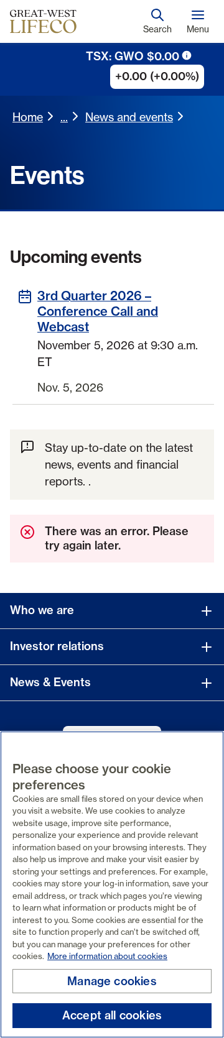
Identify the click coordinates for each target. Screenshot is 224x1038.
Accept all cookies (112, 1015)
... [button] (64, 117)
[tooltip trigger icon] (186, 55)
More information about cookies (107, 956)
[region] (112, 884)
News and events (129, 117)
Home (27, 117)
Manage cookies (112, 981)
